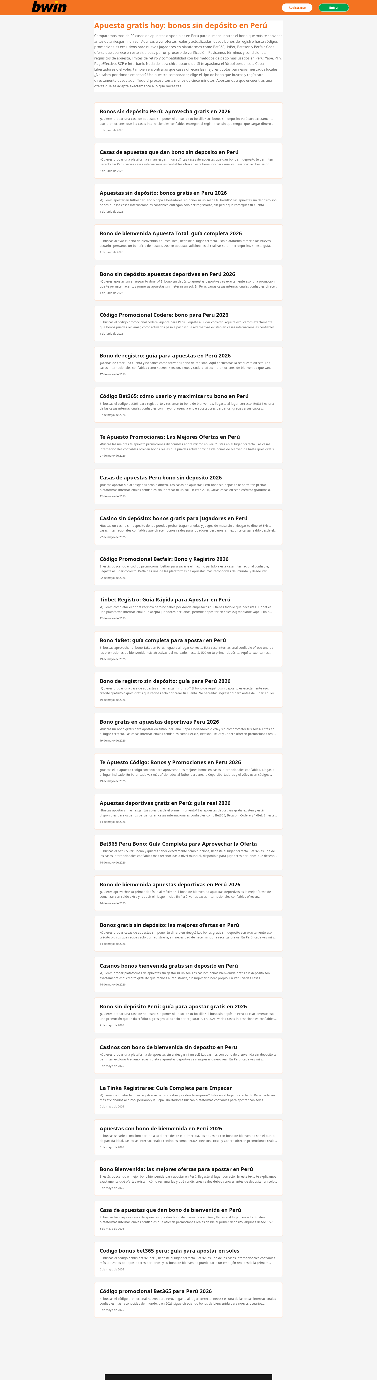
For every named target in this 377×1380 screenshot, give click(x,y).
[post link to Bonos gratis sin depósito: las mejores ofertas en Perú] (188, 933)
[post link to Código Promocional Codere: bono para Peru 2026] (188, 323)
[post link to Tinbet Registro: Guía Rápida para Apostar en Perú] (188, 608)
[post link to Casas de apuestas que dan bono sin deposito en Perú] (188, 160)
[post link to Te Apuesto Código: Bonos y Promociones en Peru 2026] (188, 771)
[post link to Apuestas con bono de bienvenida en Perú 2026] (188, 1137)
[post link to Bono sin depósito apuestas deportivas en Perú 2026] (188, 282)
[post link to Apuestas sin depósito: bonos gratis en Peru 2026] (188, 201)
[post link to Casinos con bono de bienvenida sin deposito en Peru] (188, 1056)
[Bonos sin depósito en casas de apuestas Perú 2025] (49, 8)
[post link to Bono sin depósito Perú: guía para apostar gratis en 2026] (188, 1015)
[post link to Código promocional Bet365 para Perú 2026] (188, 1299)
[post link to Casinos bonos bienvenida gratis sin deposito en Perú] (188, 974)
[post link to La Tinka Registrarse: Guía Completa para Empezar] (188, 1096)
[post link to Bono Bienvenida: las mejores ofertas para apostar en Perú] (188, 1177)
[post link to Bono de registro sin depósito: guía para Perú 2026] (188, 689)
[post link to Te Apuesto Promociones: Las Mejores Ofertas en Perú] (188, 445)
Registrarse (297, 7)
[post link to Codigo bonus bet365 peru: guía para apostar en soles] (188, 1259)
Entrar (334, 7)
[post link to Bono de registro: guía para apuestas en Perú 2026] (188, 364)
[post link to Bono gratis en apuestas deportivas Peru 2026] (188, 730)
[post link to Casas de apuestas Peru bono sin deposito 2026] (188, 486)
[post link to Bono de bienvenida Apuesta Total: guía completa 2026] (188, 242)
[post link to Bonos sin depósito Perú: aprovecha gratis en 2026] (188, 120)
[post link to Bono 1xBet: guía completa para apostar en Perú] (188, 649)
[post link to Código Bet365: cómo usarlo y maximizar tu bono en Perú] (188, 404)
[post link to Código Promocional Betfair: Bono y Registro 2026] (188, 567)
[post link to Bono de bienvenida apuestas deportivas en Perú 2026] (188, 893)
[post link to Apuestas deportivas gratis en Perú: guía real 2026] (188, 811)
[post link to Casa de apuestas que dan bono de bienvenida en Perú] (188, 1218)
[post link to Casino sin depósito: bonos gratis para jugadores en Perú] (188, 527)
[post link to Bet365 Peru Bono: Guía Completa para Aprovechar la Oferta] (188, 852)
